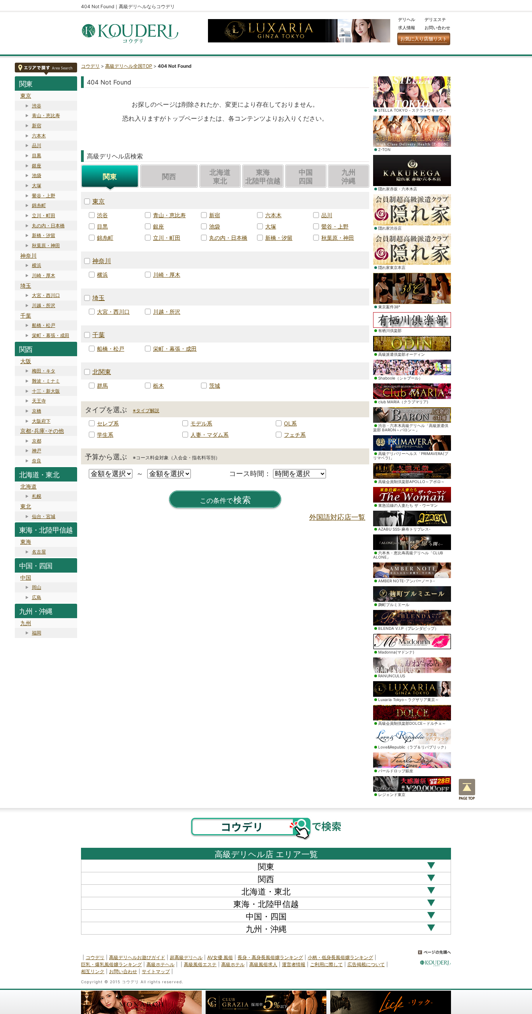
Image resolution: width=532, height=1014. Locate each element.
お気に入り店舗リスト (423, 39)
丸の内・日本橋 (48, 225)
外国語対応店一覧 (337, 517)
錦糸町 (39, 205)
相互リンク (92, 971)
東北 (25, 506)
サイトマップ (156, 971)
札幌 (36, 496)
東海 (25, 541)
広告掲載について (366, 964)
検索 (225, 500)
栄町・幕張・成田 (50, 335)
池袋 (36, 175)
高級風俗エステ (200, 964)
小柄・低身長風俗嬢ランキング (340, 957)
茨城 (214, 385)
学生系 (105, 434)
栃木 (158, 385)
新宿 (36, 125)
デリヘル (406, 19)
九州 (25, 623)
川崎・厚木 (43, 275)
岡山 (36, 587)
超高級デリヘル (186, 957)
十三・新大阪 (46, 391)
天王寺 (39, 401)
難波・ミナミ (46, 381)
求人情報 (406, 27)
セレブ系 (108, 423)
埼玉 (25, 285)
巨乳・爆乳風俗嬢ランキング (111, 964)
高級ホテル (233, 964)
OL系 (290, 423)
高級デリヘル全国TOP (128, 66)
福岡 (36, 633)
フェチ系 (295, 434)
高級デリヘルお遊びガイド (137, 957)
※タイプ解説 (146, 410)
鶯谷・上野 (43, 196)
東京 (25, 95)
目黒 (36, 155)
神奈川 (28, 255)
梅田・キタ (43, 371)
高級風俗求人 (263, 964)
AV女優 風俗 (220, 957)
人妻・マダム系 (209, 434)
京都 (36, 441)
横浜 (36, 265)
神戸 (36, 450)
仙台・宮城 (43, 516)
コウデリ (90, 66)
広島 (36, 597)
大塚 (36, 185)
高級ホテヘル (160, 964)
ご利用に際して (326, 964)
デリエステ (435, 19)
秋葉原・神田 (46, 245)
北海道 (28, 486)
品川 (36, 145)
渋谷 (36, 106)
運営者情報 (293, 964)
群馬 (102, 385)
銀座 (36, 166)
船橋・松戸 (43, 325)
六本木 (39, 136)
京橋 (36, 411)
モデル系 (201, 423)
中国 (25, 577)
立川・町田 (43, 215)
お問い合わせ (437, 27)
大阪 (25, 361)
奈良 (36, 461)
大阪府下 (41, 421)
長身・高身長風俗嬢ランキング (270, 957)
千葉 (25, 315)
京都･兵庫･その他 (42, 430)
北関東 (101, 372)
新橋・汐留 (43, 235)
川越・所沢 (43, 305)
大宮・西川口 (46, 295)
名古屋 (39, 552)
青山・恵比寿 (46, 115)
